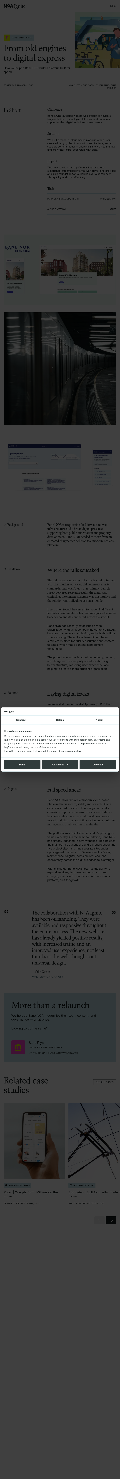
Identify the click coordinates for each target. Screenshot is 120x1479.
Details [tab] (60, 720)
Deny (22, 764)
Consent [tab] (20, 720)
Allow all (98, 764)
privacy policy (73, 750)
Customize (58, 764)
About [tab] (99, 720)
